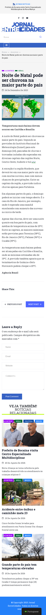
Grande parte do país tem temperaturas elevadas (19, 566)
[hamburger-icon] (6, 45)
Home (4, 52)
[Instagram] (23, 17)
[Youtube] (27, 17)
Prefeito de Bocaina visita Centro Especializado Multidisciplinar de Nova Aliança (23, 8)
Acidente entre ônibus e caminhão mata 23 (18, 511)
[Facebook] (19, 17)
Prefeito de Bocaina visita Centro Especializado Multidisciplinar (20, 454)
